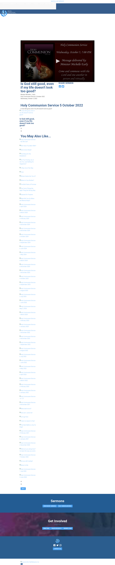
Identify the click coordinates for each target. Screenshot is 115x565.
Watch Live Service (57, 1)
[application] (57, 61)
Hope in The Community (9, 3)
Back (23, 488)
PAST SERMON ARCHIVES (65, 506)
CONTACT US (57, 548)
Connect (28, 3)
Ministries (48, 3)
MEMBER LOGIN (68, 528)
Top (22, 564)
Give (53, 3)
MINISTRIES (46, 528)
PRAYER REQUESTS (56, 528)
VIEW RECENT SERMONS (50, 506)
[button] (57, 61)
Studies (35, 3)
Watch (42, 3)
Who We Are (20, 3)
